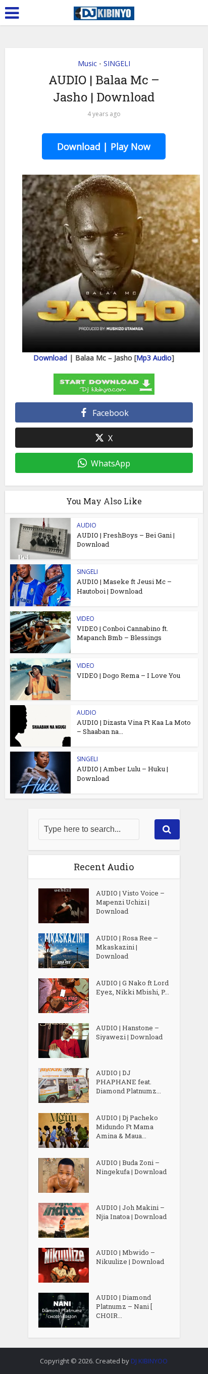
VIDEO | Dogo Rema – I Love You (128, 675)
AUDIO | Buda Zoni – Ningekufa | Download (131, 1167)
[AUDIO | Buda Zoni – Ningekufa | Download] (67, 1175)
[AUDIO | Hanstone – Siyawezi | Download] (67, 1040)
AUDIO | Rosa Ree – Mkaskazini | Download (127, 947)
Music (87, 63)
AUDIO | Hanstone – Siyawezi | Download (129, 1032)
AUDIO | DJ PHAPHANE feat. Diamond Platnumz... (128, 1081)
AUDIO (86, 525)
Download (50, 357)
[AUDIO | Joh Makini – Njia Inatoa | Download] (67, 1220)
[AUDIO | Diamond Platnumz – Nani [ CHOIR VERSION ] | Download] (67, 1310)
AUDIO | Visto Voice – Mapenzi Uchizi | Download (130, 902)
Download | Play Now (103, 146)
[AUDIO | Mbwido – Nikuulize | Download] (67, 1265)
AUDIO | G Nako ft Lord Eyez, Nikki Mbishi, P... (132, 987)
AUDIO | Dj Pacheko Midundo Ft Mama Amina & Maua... (127, 1126)
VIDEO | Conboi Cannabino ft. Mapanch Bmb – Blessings (122, 633)
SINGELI (116, 63)
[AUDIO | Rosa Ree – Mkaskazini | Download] (67, 950)
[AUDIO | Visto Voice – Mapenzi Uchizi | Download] (67, 905)
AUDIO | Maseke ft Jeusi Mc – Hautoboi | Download (124, 586)
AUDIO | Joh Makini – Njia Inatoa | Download (131, 1212)
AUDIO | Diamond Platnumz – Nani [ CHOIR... (124, 1306)
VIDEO (85, 618)
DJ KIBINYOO (149, 1360)
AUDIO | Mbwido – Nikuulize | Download (130, 1257)
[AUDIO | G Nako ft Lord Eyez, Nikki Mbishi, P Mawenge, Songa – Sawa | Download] (67, 995)
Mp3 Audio (154, 357)
